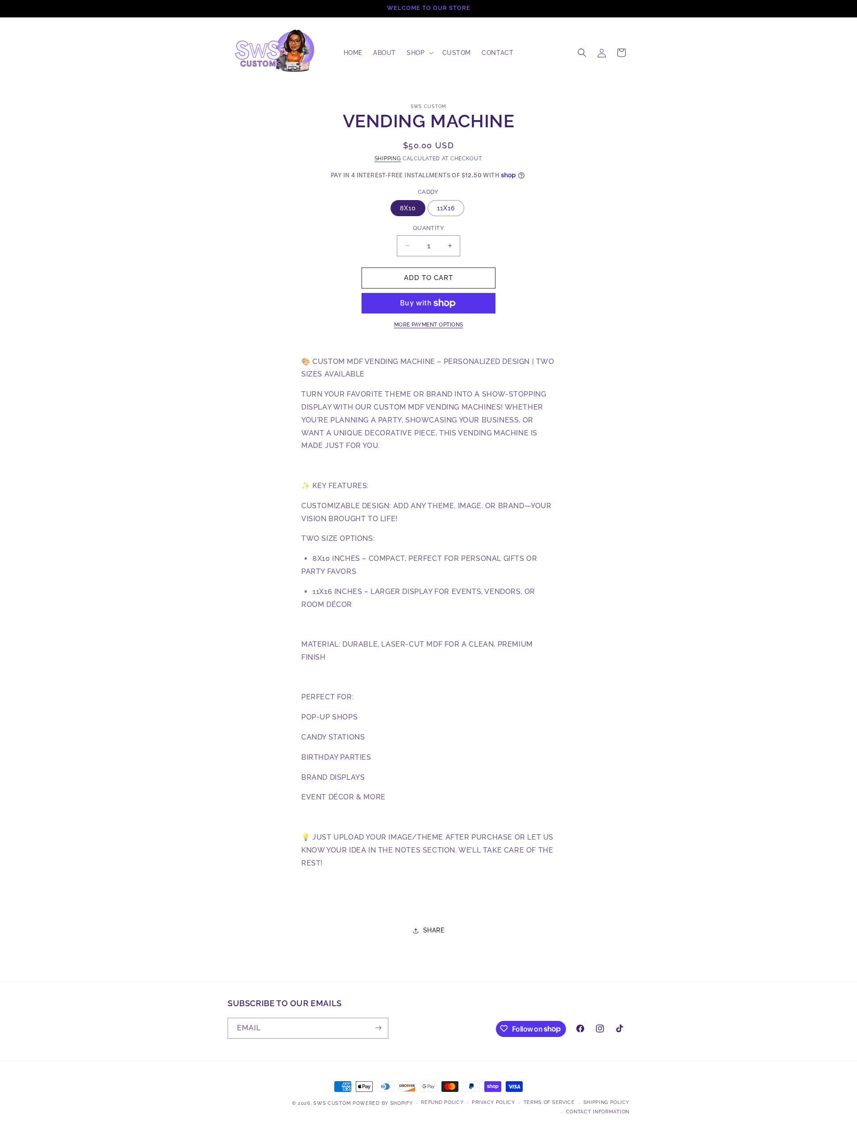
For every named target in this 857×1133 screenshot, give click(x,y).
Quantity (428, 228)
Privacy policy (493, 1103)
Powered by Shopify (383, 1103)
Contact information (597, 1112)
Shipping (387, 158)
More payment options (428, 325)
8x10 (408, 208)
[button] (419, 52)
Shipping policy (606, 1103)
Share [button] (434, 930)
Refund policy (442, 1103)
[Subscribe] (378, 1027)
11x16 (446, 208)
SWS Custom (332, 1103)
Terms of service (549, 1103)
